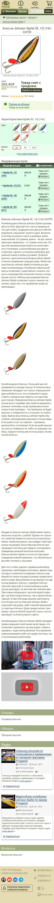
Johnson (31, 17)
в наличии (45, 165)
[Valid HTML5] (39, 888)
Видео (6, 744)
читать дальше (25, 781)
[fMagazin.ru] (5, 4)
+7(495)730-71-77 (44, 875)
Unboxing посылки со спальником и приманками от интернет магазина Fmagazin (33, 756)
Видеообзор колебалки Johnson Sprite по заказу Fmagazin (31, 800)
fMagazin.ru (4, 17)
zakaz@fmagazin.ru (45, 870)
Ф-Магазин (16, 869)
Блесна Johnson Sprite (13, 21)
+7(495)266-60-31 (44, 880)
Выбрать (45, 177)
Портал (22, 11)
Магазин (10, 11)
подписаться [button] (13, 786)
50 (25, 147)
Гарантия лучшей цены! (9, 87)
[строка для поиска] (37, 11)
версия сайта (47, 894)
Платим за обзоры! (19, 104)
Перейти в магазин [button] (31, 90)
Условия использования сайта (14, 872)
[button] (3, 879)
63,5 (34, 147)
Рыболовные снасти (15, 17)
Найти (48, 11)
